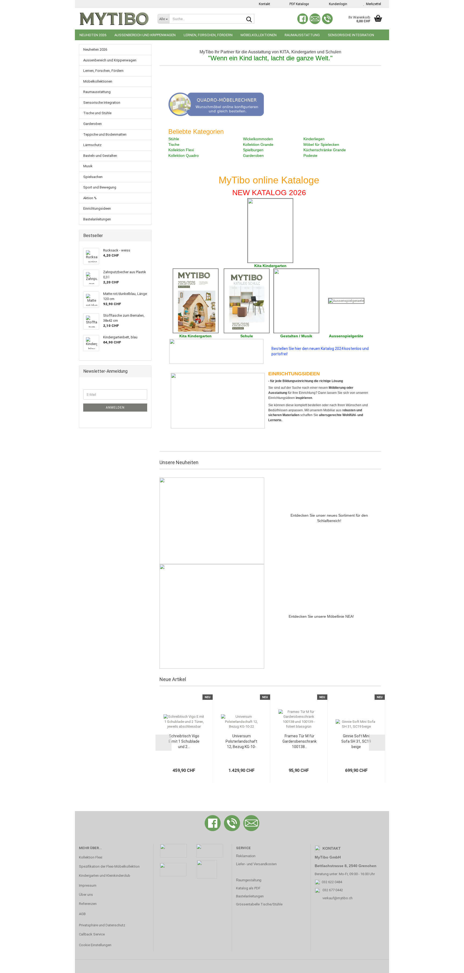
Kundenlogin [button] (337, 4)
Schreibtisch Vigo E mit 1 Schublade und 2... (184, 741)
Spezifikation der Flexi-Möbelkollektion (109, 866)
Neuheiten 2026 (92, 35)
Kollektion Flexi (90, 857)
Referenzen (88, 904)
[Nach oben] (449, 965)
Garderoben (92, 124)
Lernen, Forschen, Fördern (208, 35)
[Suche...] (249, 19)
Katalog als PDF (248, 888)
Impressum (87, 885)
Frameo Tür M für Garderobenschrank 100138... (299, 741)
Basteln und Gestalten (100, 156)
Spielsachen (93, 177)
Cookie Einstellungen (95, 945)
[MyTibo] (114, 18)
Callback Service (92, 934)
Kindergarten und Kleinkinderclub (104, 876)
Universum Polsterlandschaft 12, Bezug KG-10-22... (241, 741)
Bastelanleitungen (97, 219)
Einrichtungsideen (97, 208)
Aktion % (90, 198)
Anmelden (115, 407)
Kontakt (264, 4)
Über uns (86, 895)
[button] (163, 743)
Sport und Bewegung (99, 187)
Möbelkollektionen (259, 35)
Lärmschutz (92, 145)
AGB (82, 914)
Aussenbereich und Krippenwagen (145, 35)
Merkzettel (372, 4)
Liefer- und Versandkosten (256, 864)
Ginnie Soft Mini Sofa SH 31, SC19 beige (356, 741)
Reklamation (245, 856)
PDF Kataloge (299, 4)
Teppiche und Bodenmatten (104, 134)
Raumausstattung (302, 35)
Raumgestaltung (248, 880)
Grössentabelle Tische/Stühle (259, 904)
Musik (88, 166)
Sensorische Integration (351, 35)
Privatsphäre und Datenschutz (102, 925)
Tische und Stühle (97, 113)
